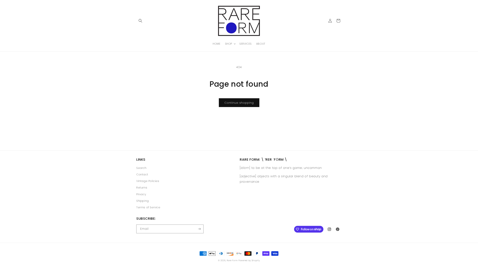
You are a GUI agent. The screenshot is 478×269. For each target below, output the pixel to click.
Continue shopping (239, 103)
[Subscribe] (199, 229)
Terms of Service (148, 207)
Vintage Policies (147, 181)
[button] (140, 21)
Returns (141, 187)
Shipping (142, 201)
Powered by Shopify (249, 260)
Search (141, 168)
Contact (142, 174)
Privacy (141, 194)
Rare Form (232, 260)
